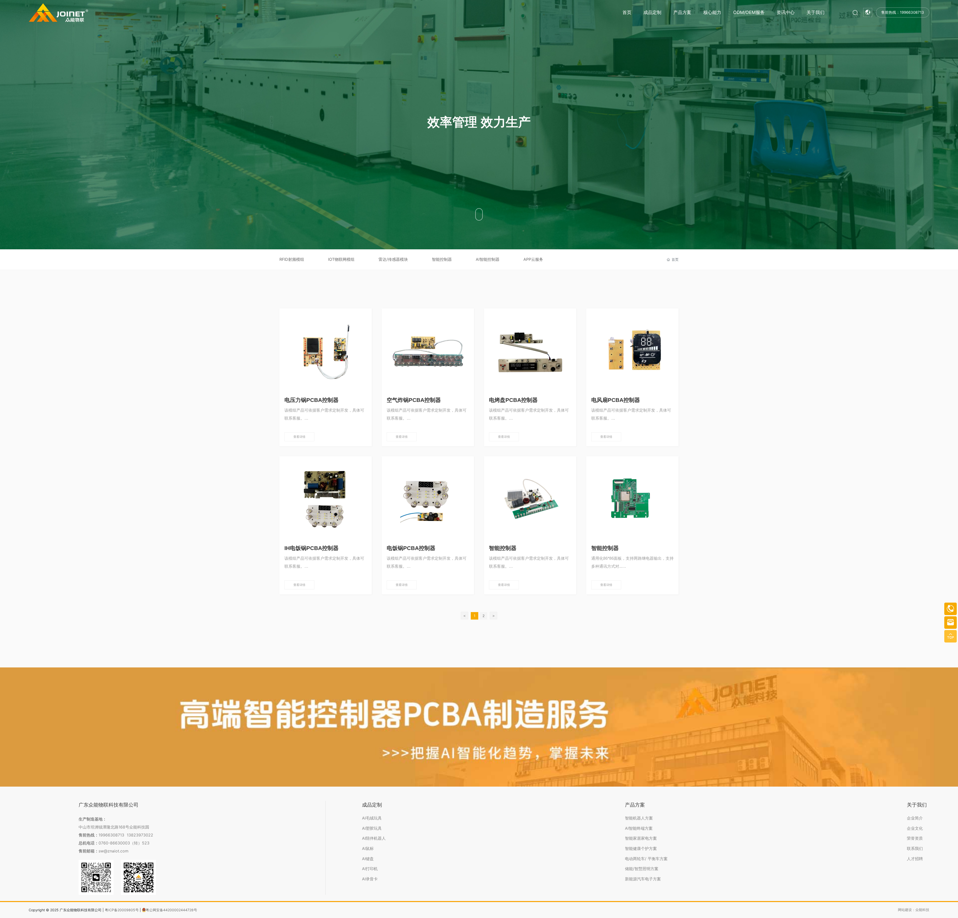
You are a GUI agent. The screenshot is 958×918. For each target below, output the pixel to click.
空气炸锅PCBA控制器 (414, 400)
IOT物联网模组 (341, 259)
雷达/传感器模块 (393, 259)
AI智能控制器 (487, 259)
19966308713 (111, 834)
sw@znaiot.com (113, 850)
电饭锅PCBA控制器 (411, 548)
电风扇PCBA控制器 (615, 400)
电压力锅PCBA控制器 (311, 400)
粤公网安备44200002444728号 (171, 910)
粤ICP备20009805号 (122, 910)
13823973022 (140, 834)
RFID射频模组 (291, 259)
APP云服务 (533, 259)
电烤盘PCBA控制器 (513, 400)
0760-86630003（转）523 (124, 842)
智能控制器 (442, 259)
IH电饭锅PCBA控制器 (311, 548)
